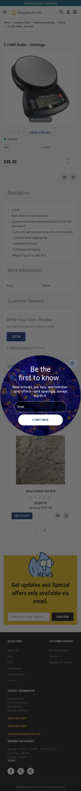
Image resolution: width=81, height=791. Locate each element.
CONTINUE (40, 419)
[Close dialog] (72, 363)
